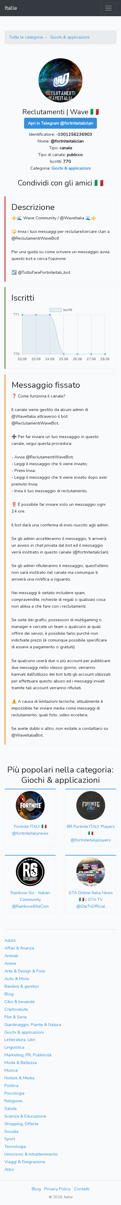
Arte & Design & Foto (24, 971)
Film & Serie (15, 1017)
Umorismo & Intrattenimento (31, 1154)
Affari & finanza (19, 948)
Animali (11, 956)
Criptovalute (16, 1009)
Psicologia (14, 1093)
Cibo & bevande (19, 1002)
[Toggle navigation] (108, 8)
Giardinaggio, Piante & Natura (32, 1024)
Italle (11, 7)
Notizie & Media (19, 1078)
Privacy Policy (57, 1189)
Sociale (11, 1131)
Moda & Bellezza (20, 1062)
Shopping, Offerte (21, 1124)
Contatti (81, 1189)
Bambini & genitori (21, 986)
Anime (10, 963)
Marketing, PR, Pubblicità (27, 1055)
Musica (11, 1070)
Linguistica (14, 1047)
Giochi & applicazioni (70, 37)
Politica (11, 1085)
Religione (13, 1101)
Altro (9, 1169)
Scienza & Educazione (25, 1116)
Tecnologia (15, 1146)
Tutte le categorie (26, 37)
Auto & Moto (16, 979)
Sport (9, 1139)
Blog (9, 994)
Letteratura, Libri (19, 1039)
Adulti (10, 940)
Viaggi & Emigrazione (24, 1162)
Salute (10, 1108)
